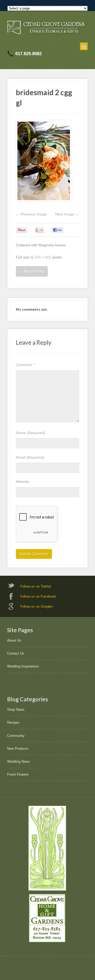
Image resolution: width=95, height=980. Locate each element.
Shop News (16, 710)
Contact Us (15, 653)
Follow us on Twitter (35, 586)
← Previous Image (31, 214)
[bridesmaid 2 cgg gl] (43, 160)
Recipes (13, 722)
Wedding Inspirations (23, 666)
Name (30, 433)
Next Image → (67, 214)
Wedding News (18, 761)
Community (16, 736)
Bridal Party (32, 271)
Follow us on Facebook (38, 596)
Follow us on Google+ (37, 606)
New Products (17, 749)
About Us (14, 640)
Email (30, 457)
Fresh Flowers (18, 774)
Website (22, 481)
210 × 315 (42, 257)
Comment (25, 365)
